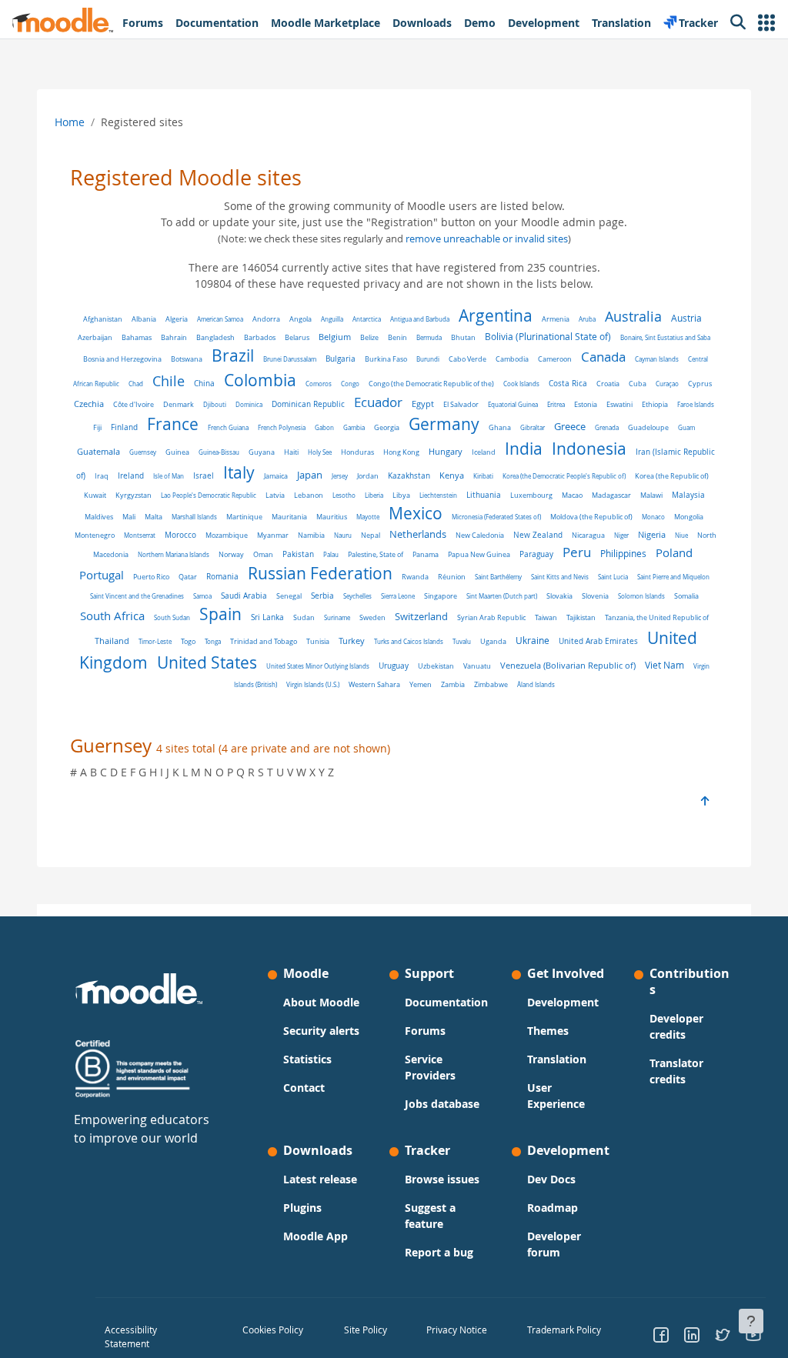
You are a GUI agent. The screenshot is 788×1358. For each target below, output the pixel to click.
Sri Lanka (267, 617)
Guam (686, 427)
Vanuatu (477, 666)
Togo (188, 641)
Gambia (354, 427)
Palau (331, 554)
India (524, 448)
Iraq (102, 476)
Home (70, 122)
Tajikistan (581, 617)
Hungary (445, 451)
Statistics (307, 1059)
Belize (369, 337)
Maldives (99, 516)
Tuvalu (461, 641)
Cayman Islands (657, 359)
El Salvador (461, 404)
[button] (766, 23)
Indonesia (589, 448)
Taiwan (546, 617)
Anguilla (332, 319)
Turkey (352, 640)
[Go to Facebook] (661, 1336)
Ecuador (378, 402)
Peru (577, 552)
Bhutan (463, 337)
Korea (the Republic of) (672, 476)
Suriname (337, 617)
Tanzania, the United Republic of (657, 617)
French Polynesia (282, 427)
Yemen (420, 684)
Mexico (415, 513)
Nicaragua (588, 535)
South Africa (112, 615)
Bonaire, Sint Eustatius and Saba (665, 337)
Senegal (289, 596)
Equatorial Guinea (513, 404)
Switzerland (421, 616)
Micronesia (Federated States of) (496, 516)
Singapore (440, 596)
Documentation (446, 1002)
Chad (136, 383)
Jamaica (276, 476)
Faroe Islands (695, 404)
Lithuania (483, 495)
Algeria (176, 319)
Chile (168, 381)
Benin (397, 337)
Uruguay (394, 666)
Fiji (97, 427)
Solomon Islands (641, 596)
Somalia (686, 596)
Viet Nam (664, 665)
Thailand (112, 640)
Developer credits (676, 1026)
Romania (222, 576)
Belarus (297, 337)
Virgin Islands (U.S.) (312, 684)
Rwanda (415, 577)
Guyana (262, 452)
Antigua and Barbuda (419, 319)
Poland (674, 553)
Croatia (607, 384)
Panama (425, 554)
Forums (425, 1030)
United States (207, 662)
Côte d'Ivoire (133, 404)
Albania (144, 319)
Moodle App (315, 1236)
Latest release (320, 1179)
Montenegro (95, 535)
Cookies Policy (272, 1329)
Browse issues (442, 1179)
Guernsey (142, 452)
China (204, 384)
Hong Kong (401, 452)
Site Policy (365, 1329)
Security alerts (321, 1030)
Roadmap (552, 1207)
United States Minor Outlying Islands (317, 666)
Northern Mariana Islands (173, 554)
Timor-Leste (155, 641)
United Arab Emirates (598, 641)
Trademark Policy (564, 1329)
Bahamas (137, 337)
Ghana (500, 427)
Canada (603, 356)
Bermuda (429, 337)
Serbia (322, 596)
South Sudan (172, 617)
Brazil (233, 355)
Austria (686, 318)
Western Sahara (374, 684)
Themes (548, 1030)
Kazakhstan (409, 476)
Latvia (275, 495)
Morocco (180, 535)
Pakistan (298, 554)
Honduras (357, 452)
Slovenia (595, 596)
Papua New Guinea (479, 554)
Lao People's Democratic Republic (208, 495)
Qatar (188, 576)
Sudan (304, 617)
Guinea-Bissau (219, 452)
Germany (444, 424)
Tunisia (317, 641)
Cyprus (700, 384)
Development (563, 1002)
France (173, 424)
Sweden (372, 617)
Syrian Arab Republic (491, 617)
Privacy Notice (456, 1329)
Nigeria (652, 534)
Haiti (291, 452)
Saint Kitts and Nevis (560, 576)
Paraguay (536, 554)
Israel (203, 476)
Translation (556, 1059)
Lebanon (308, 495)
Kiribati (483, 476)
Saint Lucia (613, 576)
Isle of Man (168, 476)
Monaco (653, 516)
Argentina (496, 315)
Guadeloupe (648, 427)
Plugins (302, 1207)
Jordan (368, 476)
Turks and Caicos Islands (408, 641)
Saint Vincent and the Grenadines (137, 596)
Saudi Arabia (244, 596)
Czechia (89, 404)
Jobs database (442, 1103)
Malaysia (688, 494)
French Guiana (228, 427)
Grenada (607, 427)
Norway (231, 554)
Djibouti (214, 404)
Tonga (213, 641)
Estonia (585, 404)
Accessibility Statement (131, 1336)
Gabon (324, 427)
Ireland (131, 475)
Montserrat (139, 535)
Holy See (320, 452)
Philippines (623, 553)
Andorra (266, 319)
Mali (128, 516)
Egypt (423, 404)
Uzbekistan (436, 666)
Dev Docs (551, 1179)
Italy (239, 472)
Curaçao (667, 383)
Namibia (311, 535)
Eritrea (556, 404)
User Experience (556, 1095)
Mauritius (331, 516)
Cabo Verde (467, 359)
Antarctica (366, 319)
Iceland (484, 452)
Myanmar (273, 535)
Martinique (244, 516)
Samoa (202, 596)
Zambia (453, 684)
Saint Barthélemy (498, 576)
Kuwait (95, 495)
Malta (153, 517)
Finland (124, 427)
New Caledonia (480, 535)
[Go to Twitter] (722, 1336)
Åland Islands (536, 684)
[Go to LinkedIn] (692, 1336)
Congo (350, 383)
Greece (570, 426)
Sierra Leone (398, 596)
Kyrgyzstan (133, 495)
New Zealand (538, 534)
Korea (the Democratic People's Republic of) (564, 476)
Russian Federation (320, 573)
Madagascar (611, 495)
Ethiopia (655, 404)
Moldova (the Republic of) (591, 517)
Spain (220, 614)
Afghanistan (102, 319)
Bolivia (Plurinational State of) (548, 336)
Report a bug (439, 1252)
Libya (401, 495)
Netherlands (417, 534)
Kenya (451, 475)
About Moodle (321, 1002)
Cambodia (512, 359)
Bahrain (174, 337)
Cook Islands (521, 383)
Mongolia (688, 517)
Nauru (343, 535)
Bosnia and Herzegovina (122, 359)
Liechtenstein (438, 495)
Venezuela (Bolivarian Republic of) (568, 665)
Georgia (386, 427)
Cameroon (555, 359)
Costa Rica (568, 383)
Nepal (370, 535)
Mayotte (367, 516)
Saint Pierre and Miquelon (673, 576)
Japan (309, 475)
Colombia (260, 380)
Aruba (587, 319)
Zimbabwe (491, 684)
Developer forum (554, 1244)
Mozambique (226, 535)
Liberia (374, 495)
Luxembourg (531, 495)
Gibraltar (532, 427)
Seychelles (357, 596)
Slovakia (559, 596)
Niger (621, 535)
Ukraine (532, 640)
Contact (304, 1087)
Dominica (248, 404)
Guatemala (98, 451)
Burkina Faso (386, 359)
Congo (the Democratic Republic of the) (431, 384)
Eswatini (619, 404)
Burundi (427, 359)
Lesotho (344, 495)
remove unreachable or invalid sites (487, 238)
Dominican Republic (308, 404)
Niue (681, 535)
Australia (633, 316)
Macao (572, 495)
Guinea (177, 452)
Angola (300, 319)
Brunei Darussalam (289, 359)
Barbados (259, 337)
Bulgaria (341, 359)
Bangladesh (215, 337)
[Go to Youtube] (753, 1336)
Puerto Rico (151, 577)
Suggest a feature (430, 1215)
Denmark (178, 404)
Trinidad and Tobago (263, 641)
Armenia (555, 319)
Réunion (452, 577)
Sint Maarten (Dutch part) (501, 596)
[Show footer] (751, 1321)
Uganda (493, 641)
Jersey (340, 476)
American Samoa (220, 319)
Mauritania (289, 516)
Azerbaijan (95, 337)
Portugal (101, 574)
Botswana (186, 359)
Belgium (335, 336)
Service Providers (430, 1067)
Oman (263, 554)
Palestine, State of (375, 554)
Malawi (651, 495)
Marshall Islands (194, 516)
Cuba (637, 383)
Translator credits (676, 1071)
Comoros (319, 383)
